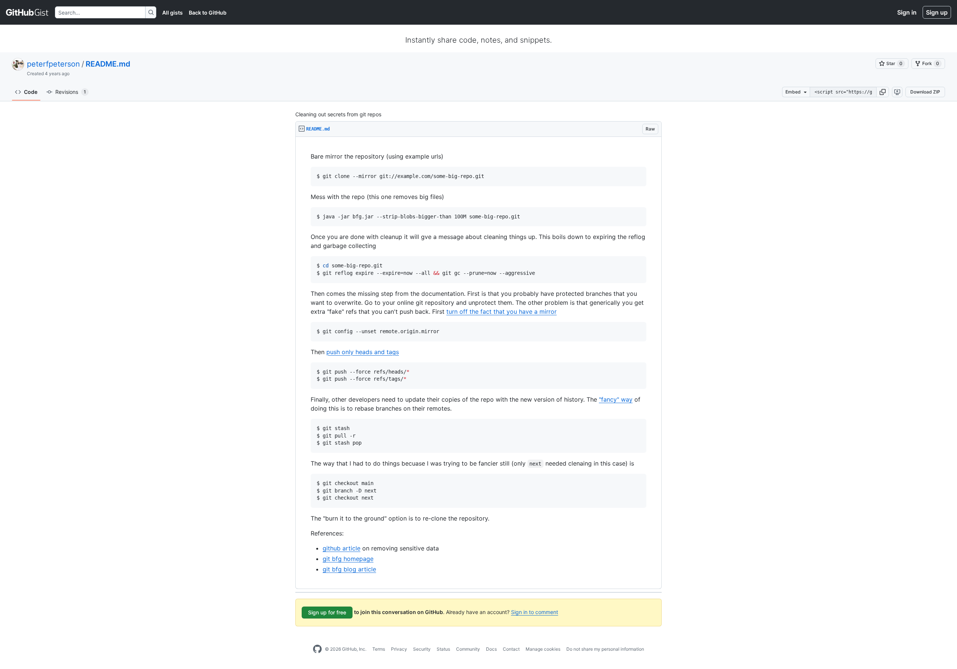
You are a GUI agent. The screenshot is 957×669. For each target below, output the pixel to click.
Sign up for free (327, 612)
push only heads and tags (362, 352)
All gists (172, 12)
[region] (478, 363)
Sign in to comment (534, 612)
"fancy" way (616, 399)
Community (468, 649)
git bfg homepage (348, 558)
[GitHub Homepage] (317, 649)
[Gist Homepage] (27, 12)
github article (341, 548)
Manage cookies (543, 649)
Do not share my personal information (605, 649)
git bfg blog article (349, 569)
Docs (491, 649)
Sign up (937, 12)
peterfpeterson (53, 63)
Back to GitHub (208, 12)
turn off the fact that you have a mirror (501, 311)
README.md (108, 63)
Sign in (907, 12)
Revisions (70, 92)
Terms (378, 649)
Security (422, 649)
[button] (882, 92)
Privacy (399, 649)
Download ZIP (925, 92)
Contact (511, 649)
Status (443, 649)
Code (30, 92)
